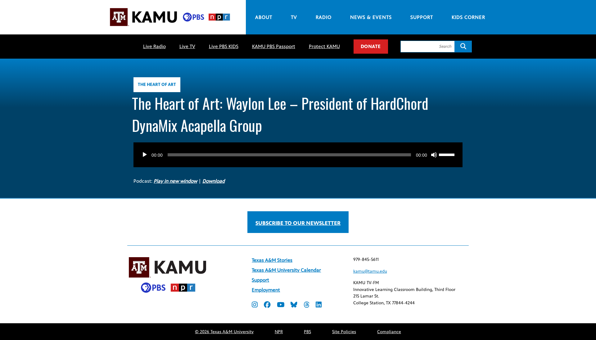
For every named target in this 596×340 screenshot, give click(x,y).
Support (421, 17)
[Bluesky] (294, 305)
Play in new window (175, 181)
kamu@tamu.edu (370, 271)
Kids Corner (468, 17)
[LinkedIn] (319, 305)
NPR (279, 331)
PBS (307, 331)
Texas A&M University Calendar (286, 270)
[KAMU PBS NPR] (170, 27)
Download (213, 181)
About (263, 17)
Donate (371, 46)
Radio (324, 17)
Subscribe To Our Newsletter (298, 223)
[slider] (447, 154)
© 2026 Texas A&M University (224, 331)
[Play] (145, 155)
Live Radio (154, 46)
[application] (298, 148)
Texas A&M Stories (272, 260)
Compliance (389, 331)
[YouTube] (280, 305)
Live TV (187, 46)
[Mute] (434, 155)
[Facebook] (267, 305)
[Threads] (306, 305)
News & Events (371, 17)
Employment (266, 290)
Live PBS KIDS (223, 46)
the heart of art (157, 84)
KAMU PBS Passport (273, 46)
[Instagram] (255, 305)
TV (294, 17)
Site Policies (344, 331)
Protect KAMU (324, 46)
